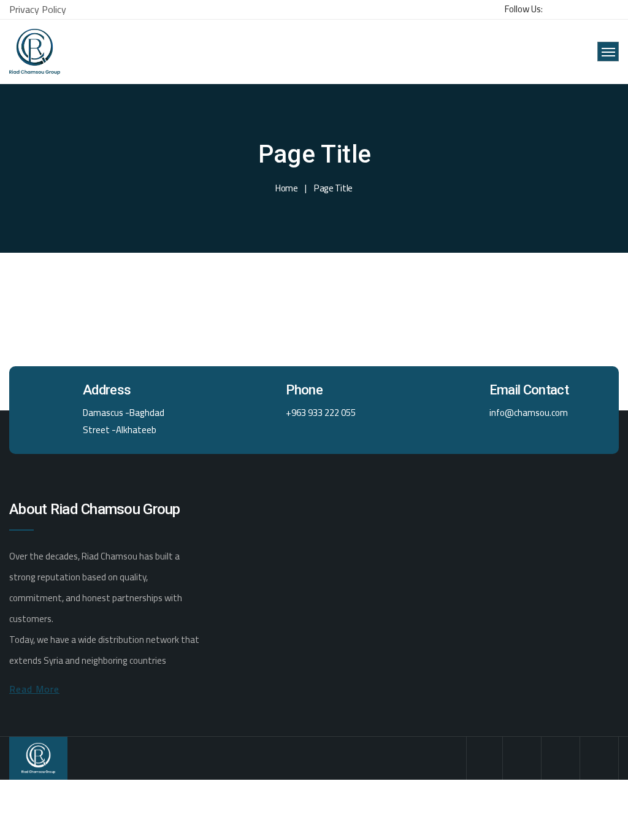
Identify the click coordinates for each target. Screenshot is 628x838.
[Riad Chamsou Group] (34, 52)
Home (286, 188)
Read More (34, 689)
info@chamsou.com (528, 412)
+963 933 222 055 (321, 412)
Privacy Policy (37, 9)
